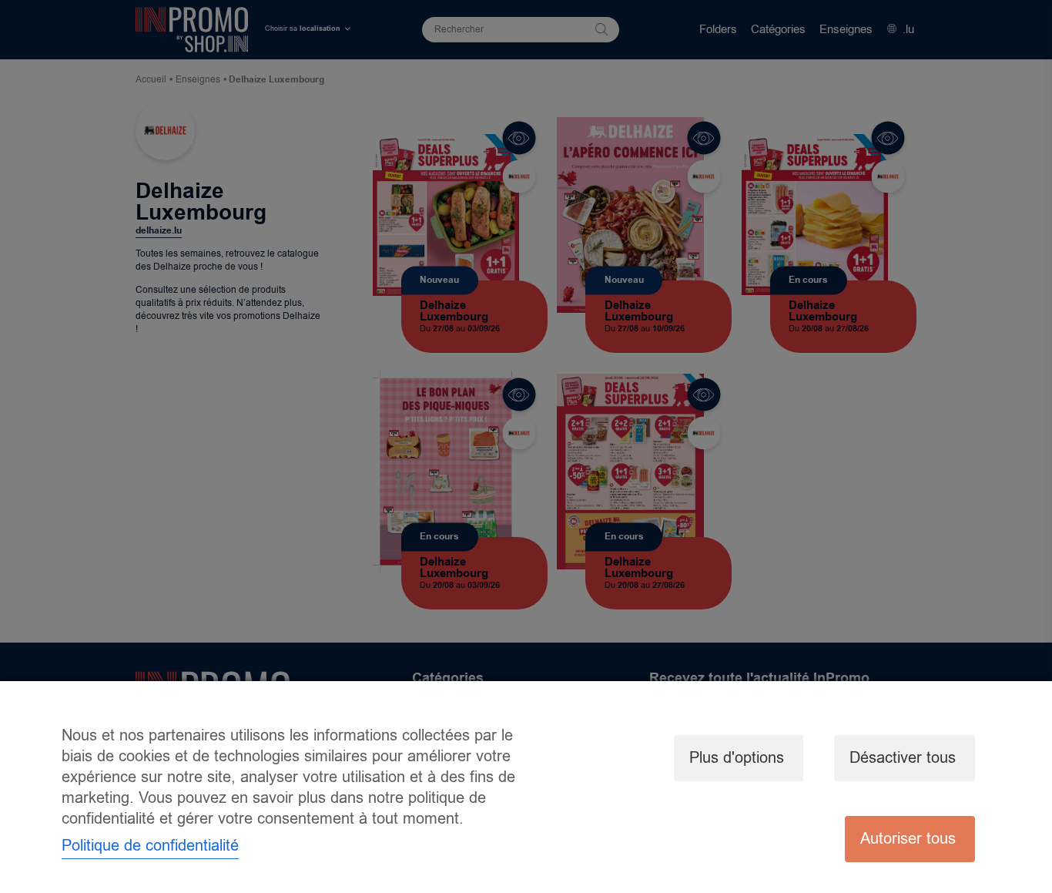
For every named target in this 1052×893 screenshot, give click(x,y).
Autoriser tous (908, 838)
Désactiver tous (902, 757)
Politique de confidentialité (150, 845)
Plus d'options (736, 757)
